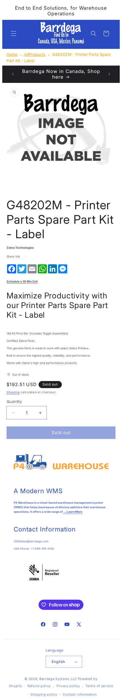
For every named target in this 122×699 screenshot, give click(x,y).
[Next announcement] (109, 74)
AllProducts (34, 54)
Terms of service (99, 686)
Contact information (80, 694)
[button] (13, 33)
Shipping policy (44, 694)
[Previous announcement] (13, 74)
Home (12, 54)
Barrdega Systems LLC (58, 679)
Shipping (13, 392)
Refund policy (39, 686)
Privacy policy (68, 686)
